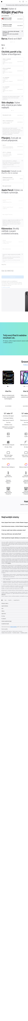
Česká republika (4, 629)
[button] (19, 1)
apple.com (3, 594)
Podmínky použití (24, 632)
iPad (5, 600)
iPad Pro (8, 391)
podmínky (9, 563)
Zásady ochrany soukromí (6, 632)
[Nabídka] (26, 1)
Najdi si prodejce (13, 626)
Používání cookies (16, 632)
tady (22, 587)
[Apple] (1, 600)
